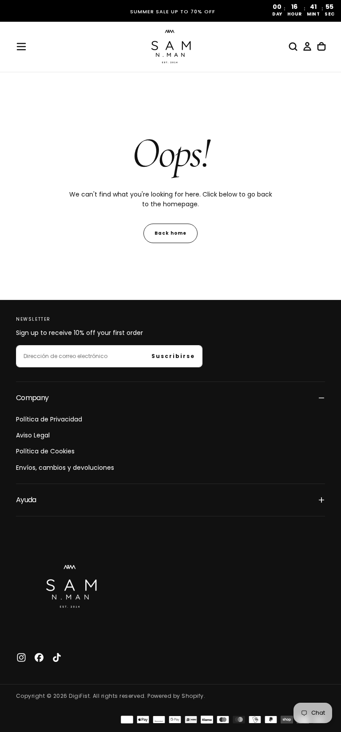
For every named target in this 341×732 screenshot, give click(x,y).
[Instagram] (21, 657)
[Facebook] (39, 657)
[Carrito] (321, 46)
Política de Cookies (45, 451)
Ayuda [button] (26, 500)
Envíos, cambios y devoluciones (65, 467)
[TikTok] (57, 657)
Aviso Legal (33, 435)
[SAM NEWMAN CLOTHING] (69, 584)
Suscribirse (173, 356)
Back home (170, 233)
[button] (21, 46)
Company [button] (32, 398)
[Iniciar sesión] (307, 46)
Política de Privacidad (49, 419)
